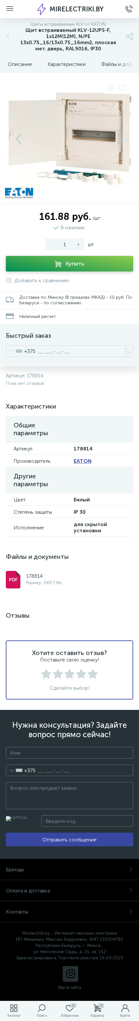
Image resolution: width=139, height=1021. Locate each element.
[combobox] (21, 351)
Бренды (15, 869)
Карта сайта (69, 987)
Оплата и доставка (28, 891)
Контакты (17, 912)
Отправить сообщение (69, 840)
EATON (82, 461)
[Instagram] (70, 974)
